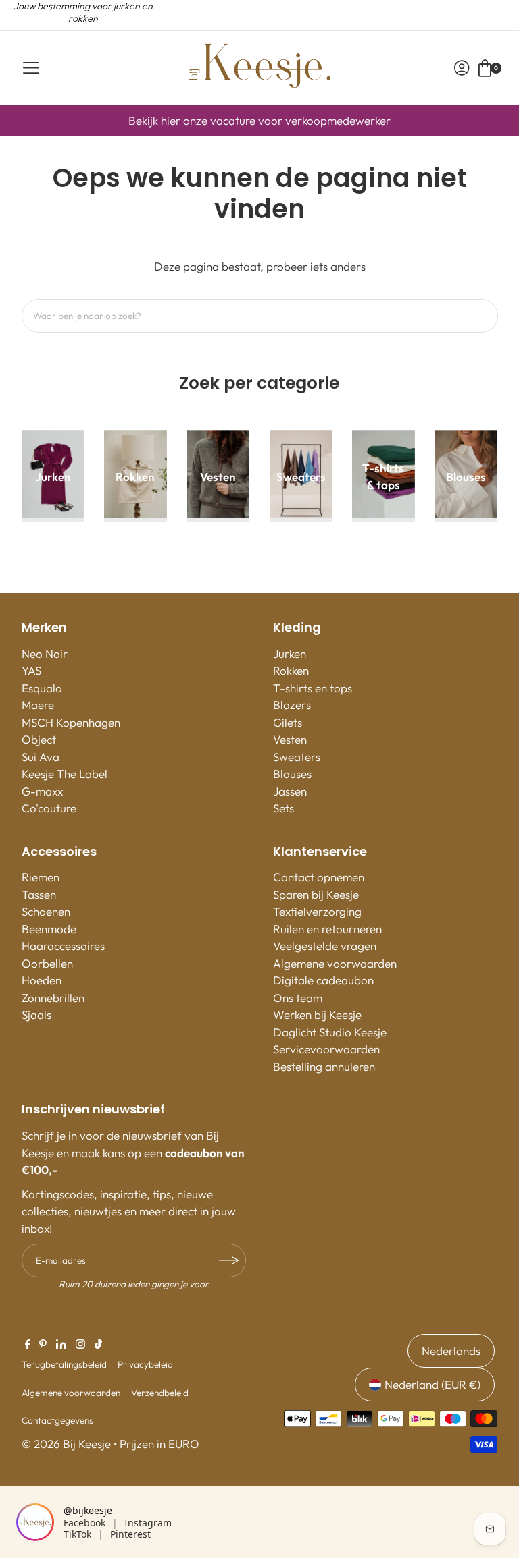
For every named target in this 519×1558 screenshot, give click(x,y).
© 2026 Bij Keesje (66, 1444)
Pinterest (130, 1534)
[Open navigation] (31, 68)
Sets (283, 808)
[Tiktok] (98, 1345)
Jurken (289, 653)
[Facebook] (27, 1345)
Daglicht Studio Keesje (330, 1032)
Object (39, 739)
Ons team (297, 998)
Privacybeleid (145, 1364)
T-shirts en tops (312, 688)
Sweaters (296, 757)
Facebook (84, 1522)
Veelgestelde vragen (324, 946)
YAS (31, 670)
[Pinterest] (43, 1345)
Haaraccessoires (63, 946)
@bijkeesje (88, 1510)
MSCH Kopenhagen (71, 722)
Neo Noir (45, 653)
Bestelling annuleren (324, 1066)
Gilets (287, 722)
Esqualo (42, 688)
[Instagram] (80, 1345)
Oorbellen (47, 963)
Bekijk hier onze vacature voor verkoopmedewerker (259, 120)
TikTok (77, 1534)
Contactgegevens (57, 1420)
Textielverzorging (317, 911)
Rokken (291, 670)
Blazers (292, 705)
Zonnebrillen (53, 998)
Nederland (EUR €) (432, 1384)
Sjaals (36, 1014)
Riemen (40, 877)
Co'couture (49, 808)
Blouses (292, 774)
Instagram (148, 1522)
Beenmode (49, 929)
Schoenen (46, 911)
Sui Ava (40, 757)
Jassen (290, 791)
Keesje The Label (64, 774)
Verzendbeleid (160, 1393)
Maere (38, 705)
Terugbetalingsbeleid (64, 1364)
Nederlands (451, 1350)
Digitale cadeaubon (323, 980)
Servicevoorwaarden (326, 1049)
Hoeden (41, 980)
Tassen (39, 894)
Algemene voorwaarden (335, 963)
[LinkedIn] (61, 1345)
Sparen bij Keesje (316, 894)
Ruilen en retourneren (327, 929)
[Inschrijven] (229, 1260)
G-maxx (42, 791)
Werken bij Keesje (317, 1014)
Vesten (290, 739)
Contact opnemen (318, 877)
